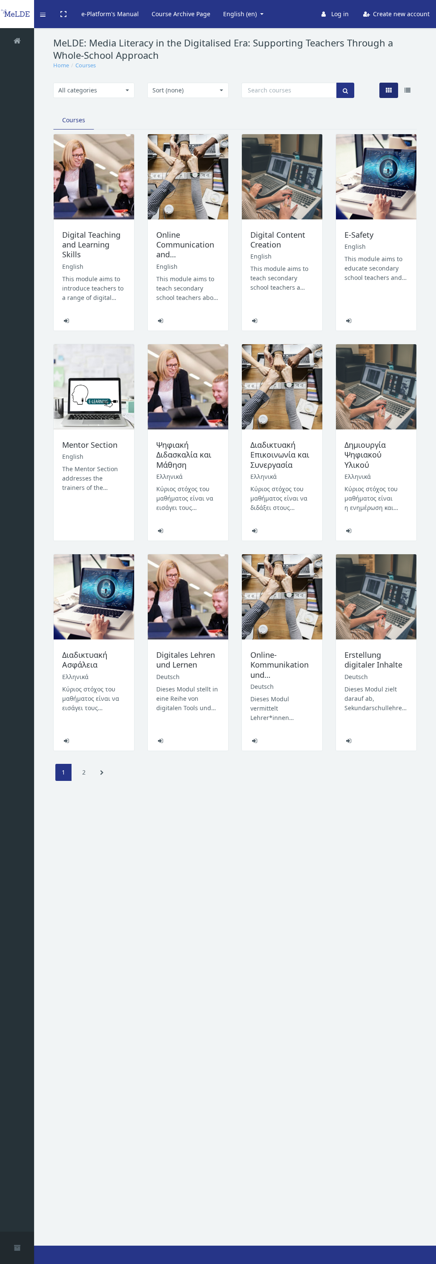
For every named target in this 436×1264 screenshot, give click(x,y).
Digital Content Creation (277, 240)
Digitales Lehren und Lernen (185, 660)
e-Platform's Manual (110, 14)
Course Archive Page (181, 14)
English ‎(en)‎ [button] (240, 14)
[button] (43, 14)
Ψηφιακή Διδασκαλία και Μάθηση (183, 455)
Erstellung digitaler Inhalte (373, 660)
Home (61, 65)
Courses (85, 65)
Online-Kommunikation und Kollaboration (279, 670)
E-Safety (358, 235)
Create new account (400, 14)
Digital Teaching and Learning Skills (91, 245)
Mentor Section (90, 445)
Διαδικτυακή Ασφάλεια (84, 660)
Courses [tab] (73, 120)
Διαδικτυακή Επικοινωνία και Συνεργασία (279, 455)
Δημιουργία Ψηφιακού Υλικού (365, 455)
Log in (339, 14)
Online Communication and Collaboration (185, 250)
